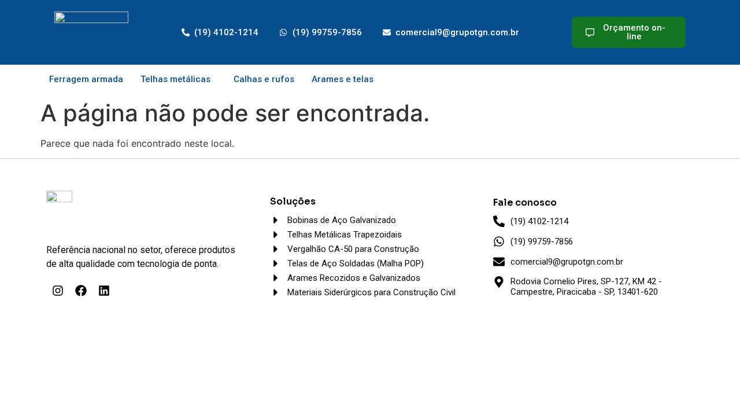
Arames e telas (342, 79)
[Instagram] (57, 290)
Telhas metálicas (175, 79)
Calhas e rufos (264, 79)
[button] (178, 79)
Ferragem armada (86, 79)
